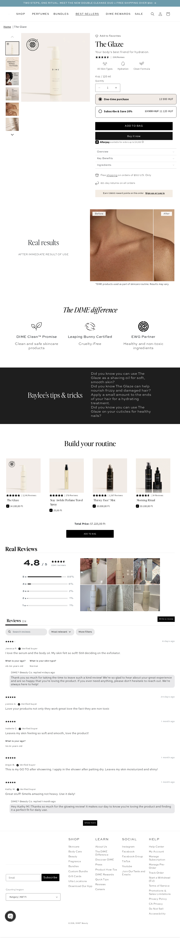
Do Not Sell (156, 909)
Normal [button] (34, 666)
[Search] (152, 14)
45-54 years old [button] (14, 666)
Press (98, 864)
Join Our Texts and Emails (133, 873)
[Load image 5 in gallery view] (12, 109)
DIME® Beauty (82, 923)
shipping (112, 175)
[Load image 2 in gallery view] (12, 63)
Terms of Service (159, 886)
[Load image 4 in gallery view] (12, 94)
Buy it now (134, 136)
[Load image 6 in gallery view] (12, 124)
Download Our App (80, 886)
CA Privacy (156, 904)
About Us (101, 847)
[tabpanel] (90, 728)
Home (7, 27)
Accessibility (157, 914)
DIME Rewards (104, 874)
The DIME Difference (101, 853)
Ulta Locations (77, 881)
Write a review (166, 619)
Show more (90, 823)
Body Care (75, 851)
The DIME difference (90, 309)
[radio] (135, 99)
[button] (22, 14)
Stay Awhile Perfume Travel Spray (66, 502)
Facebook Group (132, 856)
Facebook (128, 851)
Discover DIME (104, 860)
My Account (156, 851)
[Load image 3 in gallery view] (12, 79)
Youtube (127, 866)
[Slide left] (12, 37)
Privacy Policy (158, 899)
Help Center (156, 847)
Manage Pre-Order (157, 866)
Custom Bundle (78, 871)
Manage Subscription (157, 858)
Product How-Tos (106, 870)
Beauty (72, 856)
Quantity (99, 80)
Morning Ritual (146, 500)
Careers (100, 889)
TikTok (126, 861)
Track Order (156, 873)
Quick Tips (102, 879)
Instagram (128, 847)
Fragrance (74, 861)
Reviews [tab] (16, 620)
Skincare (73, 847)
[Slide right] (12, 135)
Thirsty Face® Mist (104, 500)
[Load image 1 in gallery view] (12, 48)
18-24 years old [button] (13, 746)
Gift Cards (75, 876)
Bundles (73, 866)
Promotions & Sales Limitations (160, 892)
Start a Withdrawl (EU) (160, 879)
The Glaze (20, 27)
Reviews (100, 884)
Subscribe (50, 877)
